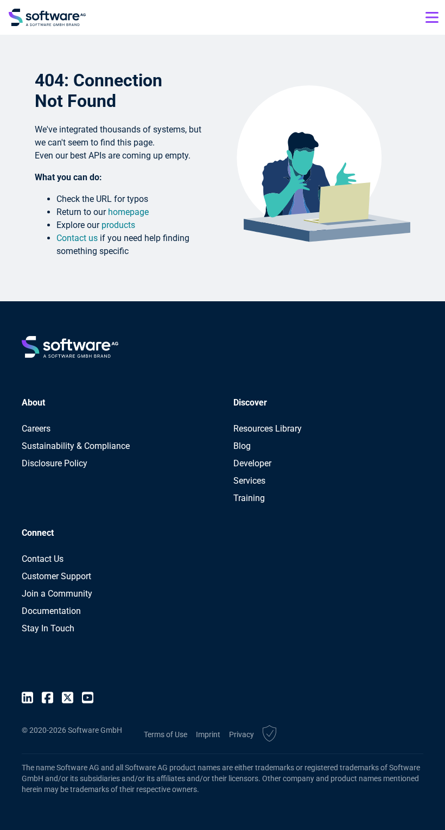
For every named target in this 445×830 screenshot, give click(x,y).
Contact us (77, 238)
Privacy (241, 734)
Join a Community (57, 593)
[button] (269, 735)
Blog (242, 446)
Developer (252, 463)
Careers (36, 428)
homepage (128, 212)
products (118, 225)
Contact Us (42, 559)
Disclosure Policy (54, 463)
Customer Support (56, 576)
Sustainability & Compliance (76, 446)
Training (249, 498)
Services (249, 481)
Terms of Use (165, 734)
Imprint (208, 734)
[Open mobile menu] (432, 17)
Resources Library (267, 428)
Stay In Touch (48, 628)
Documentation (51, 611)
